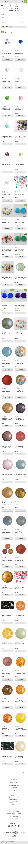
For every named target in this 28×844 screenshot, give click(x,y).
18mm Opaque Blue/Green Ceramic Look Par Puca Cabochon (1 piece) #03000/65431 (7, 334)
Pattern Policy (14, 801)
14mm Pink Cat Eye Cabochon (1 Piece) (19, 109)
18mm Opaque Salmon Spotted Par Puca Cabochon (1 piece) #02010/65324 (19, 616)
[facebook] (12, 826)
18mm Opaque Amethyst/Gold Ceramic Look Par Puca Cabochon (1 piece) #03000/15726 (20, 419)
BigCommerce (8, 842)
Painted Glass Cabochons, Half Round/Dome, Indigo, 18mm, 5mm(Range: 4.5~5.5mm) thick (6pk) (20, 306)
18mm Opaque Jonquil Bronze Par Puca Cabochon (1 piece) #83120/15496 (7, 588)
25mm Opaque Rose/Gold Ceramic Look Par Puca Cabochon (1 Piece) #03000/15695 (7, 419)
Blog (14, 806)
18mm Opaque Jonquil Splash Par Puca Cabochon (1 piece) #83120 (20, 729)
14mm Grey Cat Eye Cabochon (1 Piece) (6, 193)
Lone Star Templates (19, 842)
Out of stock (20, 59)
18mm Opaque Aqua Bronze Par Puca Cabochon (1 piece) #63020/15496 (7, 531)
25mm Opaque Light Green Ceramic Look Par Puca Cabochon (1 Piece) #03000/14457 (20, 644)
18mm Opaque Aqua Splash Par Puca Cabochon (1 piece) (20, 278)
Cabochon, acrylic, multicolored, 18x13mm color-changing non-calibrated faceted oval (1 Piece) (7, 52)
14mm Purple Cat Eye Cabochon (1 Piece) (6, 165)
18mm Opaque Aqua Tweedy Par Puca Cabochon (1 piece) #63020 (20, 362)
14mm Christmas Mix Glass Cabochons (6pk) (7, 278)
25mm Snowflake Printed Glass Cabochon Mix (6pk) (20, 193)
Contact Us (14, 804)
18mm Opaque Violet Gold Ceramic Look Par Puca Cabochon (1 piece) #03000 (7, 447)
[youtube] (9, 826)
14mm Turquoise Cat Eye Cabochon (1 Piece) (7, 137)
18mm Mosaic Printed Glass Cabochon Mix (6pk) (20, 137)
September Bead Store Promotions (14, 813)
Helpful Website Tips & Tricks (14, 797)
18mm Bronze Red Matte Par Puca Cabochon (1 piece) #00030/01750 (20, 560)
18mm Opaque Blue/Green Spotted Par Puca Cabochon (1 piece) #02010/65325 (20, 531)
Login (12, 790)
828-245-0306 (6, 1)
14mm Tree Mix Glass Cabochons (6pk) (6, 222)
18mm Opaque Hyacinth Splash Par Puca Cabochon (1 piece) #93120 (20, 701)
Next (24, 772)
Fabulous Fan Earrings (14, 816)
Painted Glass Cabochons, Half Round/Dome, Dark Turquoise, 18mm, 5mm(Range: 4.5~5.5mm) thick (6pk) (20, 222)
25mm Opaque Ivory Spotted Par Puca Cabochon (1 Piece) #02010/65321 (7, 644)
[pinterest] (16, 826)
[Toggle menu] (2, 5)
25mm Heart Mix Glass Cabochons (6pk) (19, 588)
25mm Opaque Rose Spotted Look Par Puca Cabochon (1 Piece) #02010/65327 (19, 447)
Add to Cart (7, 59)
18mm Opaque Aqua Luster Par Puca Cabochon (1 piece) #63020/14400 (7, 362)
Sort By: (10, 32)
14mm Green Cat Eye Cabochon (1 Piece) (6, 109)
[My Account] (22, 1)
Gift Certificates (14, 787)
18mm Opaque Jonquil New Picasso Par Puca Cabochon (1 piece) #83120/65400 (20, 503)
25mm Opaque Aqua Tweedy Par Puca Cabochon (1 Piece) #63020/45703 (20, 391)
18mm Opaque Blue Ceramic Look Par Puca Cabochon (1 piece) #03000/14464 (20, 475)
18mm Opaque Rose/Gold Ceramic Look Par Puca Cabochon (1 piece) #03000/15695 (7, 503)
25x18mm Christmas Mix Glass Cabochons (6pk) (6, 250)
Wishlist (14, 789)
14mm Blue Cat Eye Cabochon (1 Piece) (19, 52)
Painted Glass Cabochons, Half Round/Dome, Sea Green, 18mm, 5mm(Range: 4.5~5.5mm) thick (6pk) (20, 250)
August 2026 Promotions (14, 814)
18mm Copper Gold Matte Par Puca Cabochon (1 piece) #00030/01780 (7, 672)
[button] (14, 22)
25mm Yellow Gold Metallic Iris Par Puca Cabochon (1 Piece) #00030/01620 (7, 560)
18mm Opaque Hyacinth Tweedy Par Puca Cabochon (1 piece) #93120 (7, 729)
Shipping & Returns (14, 802)
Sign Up (15, 790)
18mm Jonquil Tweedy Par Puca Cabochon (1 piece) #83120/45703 (20, 672)
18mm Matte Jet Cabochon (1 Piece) (7, 757)
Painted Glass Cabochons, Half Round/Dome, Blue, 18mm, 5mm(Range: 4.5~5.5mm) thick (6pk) (7, 306)
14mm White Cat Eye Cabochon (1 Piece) (6, 81)
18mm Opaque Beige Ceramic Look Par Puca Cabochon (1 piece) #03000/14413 (19, 757)
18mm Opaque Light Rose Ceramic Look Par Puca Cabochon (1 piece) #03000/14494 (7, 475)
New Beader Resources (14, 799)
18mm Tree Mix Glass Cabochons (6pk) (19, 334)
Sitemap (13, 841)
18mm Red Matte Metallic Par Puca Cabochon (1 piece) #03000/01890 (7, 391)
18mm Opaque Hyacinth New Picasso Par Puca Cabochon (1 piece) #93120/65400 (7, 701)
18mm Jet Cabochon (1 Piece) (6, 616)
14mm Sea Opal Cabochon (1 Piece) (20, 81)
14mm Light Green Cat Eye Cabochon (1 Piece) (20, 165)
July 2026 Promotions (14, 818)
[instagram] (19, 826)
